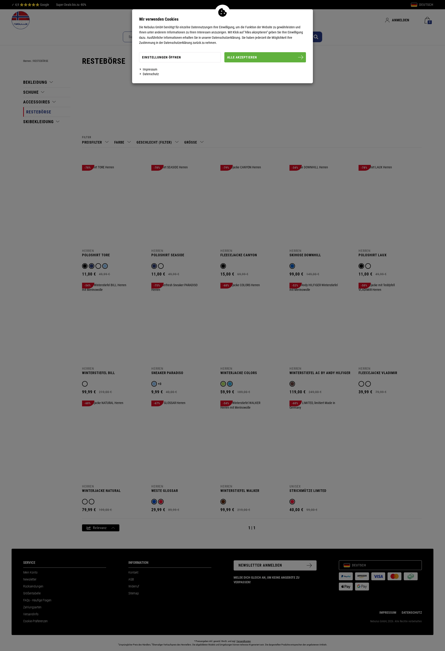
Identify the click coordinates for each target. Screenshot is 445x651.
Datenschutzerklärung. (226, 37)
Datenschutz (151, 74)
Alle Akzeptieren (242, 57)
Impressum (150, 69)
